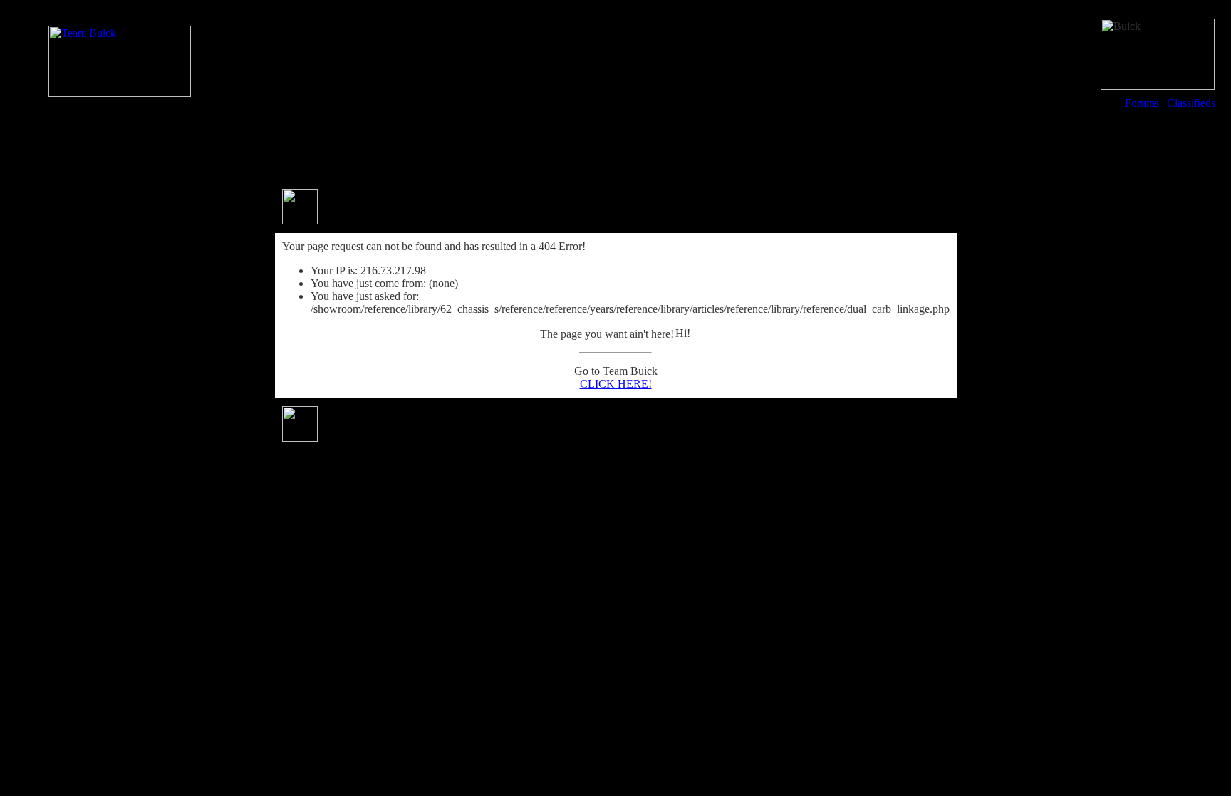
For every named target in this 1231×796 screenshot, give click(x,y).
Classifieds (1191, 103)
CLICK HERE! (616, 384)
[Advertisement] (615, 148)
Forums (1142, 103)
